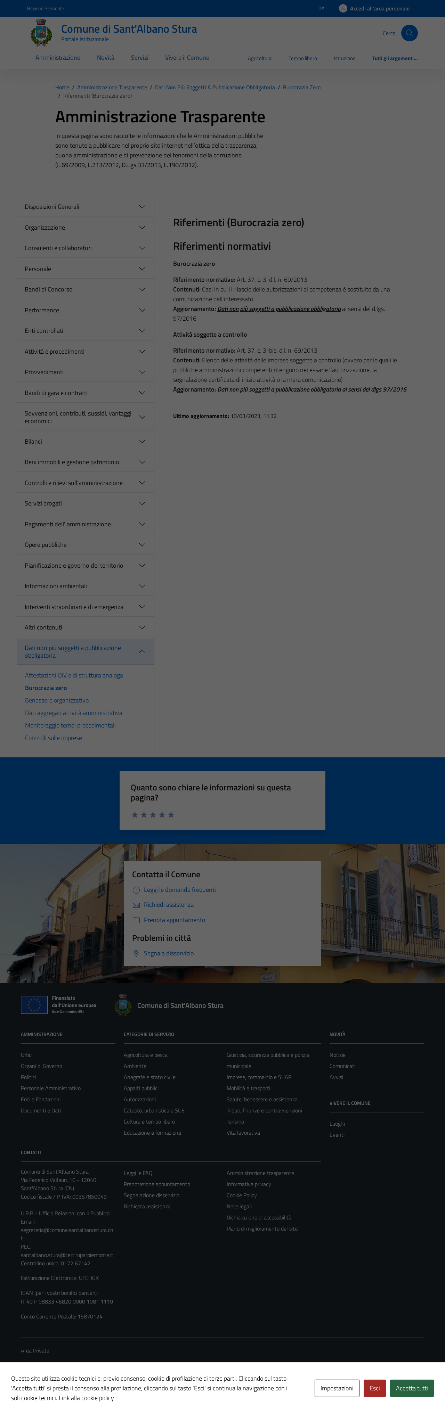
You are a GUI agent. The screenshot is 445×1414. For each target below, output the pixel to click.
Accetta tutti (412, 1388)
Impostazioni (337, 1388)
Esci (375, 1388)
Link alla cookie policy (86, 1398)
